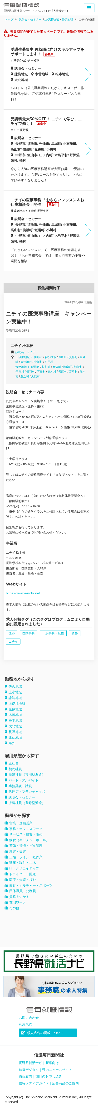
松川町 (46, 367)
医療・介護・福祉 (22, 880)
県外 (12, 743)
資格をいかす (19, 897)
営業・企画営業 (21, 823)
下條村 (41, 371)
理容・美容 (17, 851)
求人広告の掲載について (45, 1033)
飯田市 (35, 367)
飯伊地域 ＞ (23, 367)
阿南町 (67, 367)
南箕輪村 (26, 362)
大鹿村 (35, 376)
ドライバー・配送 (22, 874)
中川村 (38, 362)
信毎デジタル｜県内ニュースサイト (45, 1070)
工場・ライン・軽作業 (26, 857)
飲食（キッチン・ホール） (29, 840)
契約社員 (15, 769)
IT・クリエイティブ (24, 868)
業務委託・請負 (20, 786)
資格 (75, 633)
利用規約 (25, 1024)
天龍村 (62, 371)
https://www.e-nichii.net (23, 593)
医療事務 (28, 633)
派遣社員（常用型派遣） (27, 774)
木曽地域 (15, 715)
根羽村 (30, 371)
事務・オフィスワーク (26, 829)
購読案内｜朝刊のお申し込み (40, 1076)
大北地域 (15, 726)
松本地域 (15, 720)
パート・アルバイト (24, 780)
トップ (9, 19)
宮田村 (49, 362)
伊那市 (38, 357)
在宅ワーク (17, 902)
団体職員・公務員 (22, 891)
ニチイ (13, 641)
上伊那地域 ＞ (24, 357)
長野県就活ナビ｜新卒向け (39, 1063)
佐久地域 (15, 686)
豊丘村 (24, 376)
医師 (12, 633)
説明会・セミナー (30, 19)
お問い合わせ (29, 1017)
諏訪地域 (15, 698)
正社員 (14, 763)
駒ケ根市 (50, 357)
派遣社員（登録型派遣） (27, 803)
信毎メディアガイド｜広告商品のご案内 (49, 1083)
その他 (14, 908)
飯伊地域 (67, 19)
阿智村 (78, 367)
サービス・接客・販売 (26, 834)
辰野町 (62, 357)
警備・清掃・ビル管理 (26, 846)
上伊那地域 (51, 19)
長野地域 (15, 732)
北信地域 (15, 737)
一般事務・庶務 (53, 633)
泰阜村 (73, 371)
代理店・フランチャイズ (27, 792)
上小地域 (15, 692)
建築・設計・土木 (22, 862)
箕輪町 (73, 357)
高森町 (57, 367)
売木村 (52, 371)
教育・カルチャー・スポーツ (31, 885)
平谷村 (19, 371)
